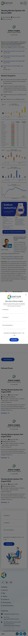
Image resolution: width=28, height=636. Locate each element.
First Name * (5, 309)
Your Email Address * (7, 325)
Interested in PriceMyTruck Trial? (12, 333)
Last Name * (5, 317)
